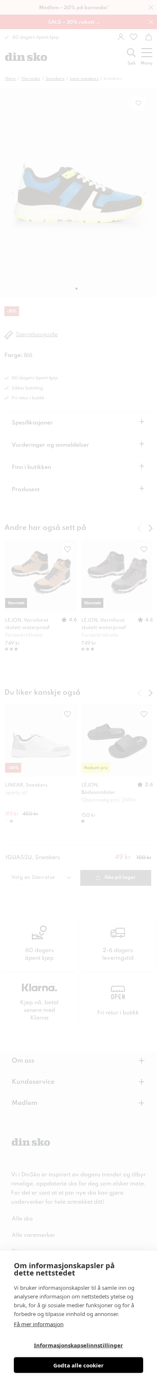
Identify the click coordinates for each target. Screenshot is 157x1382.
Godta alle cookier (78, 1365)
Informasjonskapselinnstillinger (78, 1345)
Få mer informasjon (39, 1324)
